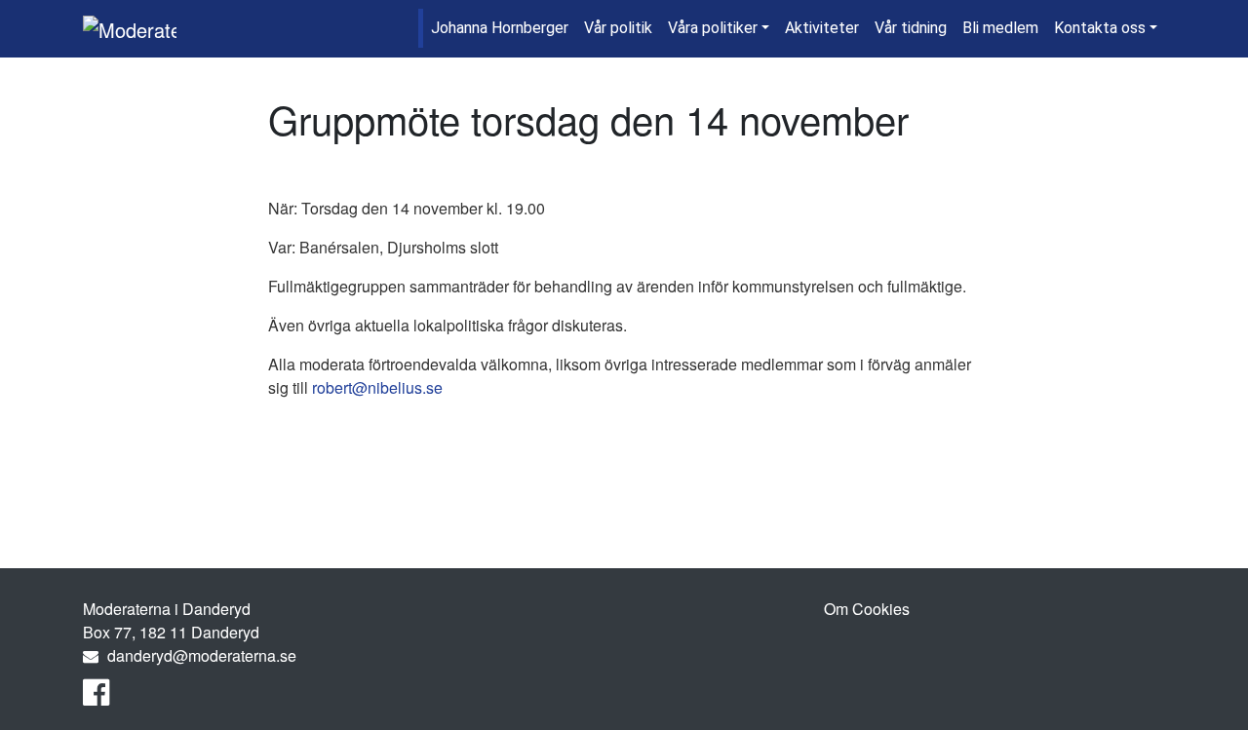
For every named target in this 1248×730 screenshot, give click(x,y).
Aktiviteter (822, 28)
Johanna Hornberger (499, 28)
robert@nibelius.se (377, 387)
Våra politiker (713, 28)
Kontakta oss (1100, 28)
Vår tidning (911, 28)
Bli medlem (1000, 28)
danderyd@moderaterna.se (201, 655)
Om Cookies (867, 608)
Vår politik (618, 28)
